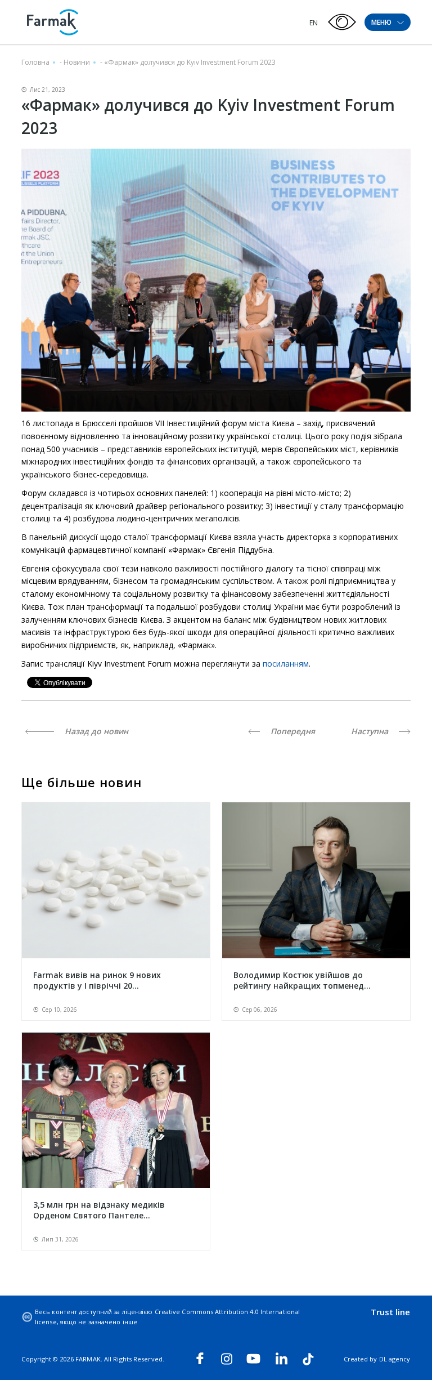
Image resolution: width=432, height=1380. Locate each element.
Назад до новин (95, 731)
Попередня (291, 731)
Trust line (391, 1312)
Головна (35, 62)
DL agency (395, 1359)
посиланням (286, 663)
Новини (77, 62)
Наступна (370, 731)
